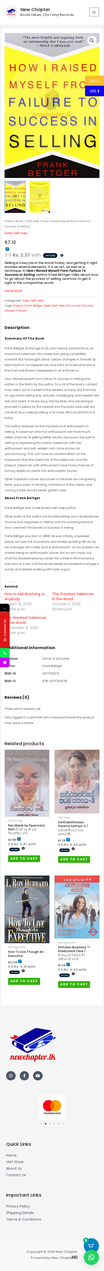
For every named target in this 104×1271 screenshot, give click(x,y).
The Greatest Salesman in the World (73, 596)
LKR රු (92, 81)
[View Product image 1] (15, 197)
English (18, 306)
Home (9, 221)
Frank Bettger (33, 306)
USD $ (94, 91)
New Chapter (35, 9)
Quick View (27, 813)
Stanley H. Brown (16, 311)
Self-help (33, 221)
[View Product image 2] (39, 196)
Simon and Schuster (79, 306)
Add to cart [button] (24, 859)
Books (20, 221)
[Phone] (5, 653)
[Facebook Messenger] (5, 662)
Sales (9, 233)
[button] (91, 40)
